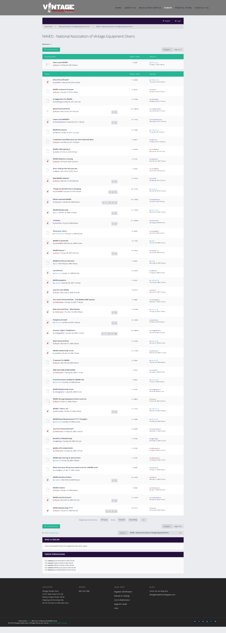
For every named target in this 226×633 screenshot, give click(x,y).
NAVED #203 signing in (61, 149)
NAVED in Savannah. (61, 241)
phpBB (29, 621)
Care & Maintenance (122, 600)
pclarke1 (58, 82)
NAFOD (153, 271)
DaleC (57, 152)
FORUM (168, 8)
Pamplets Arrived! (60, 320)
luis (56, 263)
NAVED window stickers (62, 477)
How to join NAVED (60, 62)
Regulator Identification (123, 592)
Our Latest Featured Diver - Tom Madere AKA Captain (74, 299)
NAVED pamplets (59, 280)
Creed (153, 178)
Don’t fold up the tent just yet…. (66, 168)
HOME (118, 8)
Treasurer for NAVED (61, 360)
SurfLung (58, 102)
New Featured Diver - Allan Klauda (66, 309)
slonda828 (154, 149)
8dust (57, 171)
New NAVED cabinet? (61, 178)
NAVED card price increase (63, 89)
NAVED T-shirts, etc (60, 408)
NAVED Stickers (59, 488)
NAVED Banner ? (59, 250)
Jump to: (123, 533)
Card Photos (58, 270)
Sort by (113, 520)
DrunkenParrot (60, 122)
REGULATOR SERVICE (150, 8)
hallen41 (154, 159)
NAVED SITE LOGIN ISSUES (63, 448)
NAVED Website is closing (63, 159)
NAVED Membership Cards (63, 389)
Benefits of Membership (62, 438)
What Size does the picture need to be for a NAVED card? (75, 467)
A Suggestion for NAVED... (63, 99)
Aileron (57, 132)
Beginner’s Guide (120, 604)
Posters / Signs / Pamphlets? (64, 330)
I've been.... (57, 220)
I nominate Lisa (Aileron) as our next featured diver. (73, 139)
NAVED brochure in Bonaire (63, 261)
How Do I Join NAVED (61, 290)
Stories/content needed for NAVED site (68, 379)
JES (51, 44)
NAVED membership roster (63, 350)
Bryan (57, 65)
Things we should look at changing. (67, 189)
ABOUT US (130, 8)
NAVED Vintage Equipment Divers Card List (69, 399)
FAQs (116, 608)
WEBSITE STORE (183, 8)
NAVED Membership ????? (63, 508)
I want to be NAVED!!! (61, 119)
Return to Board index (52, 533)
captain (153, 189)
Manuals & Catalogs (122, 596)
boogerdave (155, 199)
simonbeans (59, 234)
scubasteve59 (155, 109)
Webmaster (59, 302)
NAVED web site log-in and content (67, 458)
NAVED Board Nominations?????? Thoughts (70, 419)
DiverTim (58, 223)
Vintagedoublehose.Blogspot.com (162, 594)
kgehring (58, 441)
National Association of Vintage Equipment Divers (74, 26)
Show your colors (60, 231)
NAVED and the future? (62, 497)
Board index (48, 26)
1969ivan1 (154, 80)
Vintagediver (59, 333)
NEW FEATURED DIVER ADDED (64, 370)
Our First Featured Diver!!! (63, 429)
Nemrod (154, 62)
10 (115, 334)
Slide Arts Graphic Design (58, 623)
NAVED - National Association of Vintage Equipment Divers (114, 26)
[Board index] (58, 7)
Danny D (58, 202)
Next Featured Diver (61, 341)
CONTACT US (202, 8)
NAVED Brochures (60, 130)
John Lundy (59, 411)
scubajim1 (58, 470)
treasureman (155, 429)
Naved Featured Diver (61, 109)
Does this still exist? (61, 80)
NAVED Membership (60, 210)
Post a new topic (52, 49)
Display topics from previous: (88, 520)
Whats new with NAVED (62, 199)
